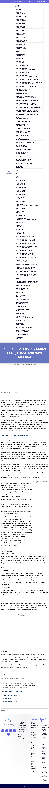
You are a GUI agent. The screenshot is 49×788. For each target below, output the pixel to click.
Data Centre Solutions (22, 118)
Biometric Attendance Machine (24, 131)
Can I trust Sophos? (7, 698)
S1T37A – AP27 (20, 61)
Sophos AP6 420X (21, 24)
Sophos (18, 8)
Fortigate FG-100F (22, 34)
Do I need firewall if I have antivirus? (11, 704)
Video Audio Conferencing (22, 139)
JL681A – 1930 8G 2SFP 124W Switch (25, 66)
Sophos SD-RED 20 (21, 19)
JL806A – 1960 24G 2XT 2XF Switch (25, 85)
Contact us (17, 170)
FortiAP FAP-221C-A (22, 37)
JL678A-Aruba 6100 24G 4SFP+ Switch (26, 106)
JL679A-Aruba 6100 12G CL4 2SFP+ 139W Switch (28, 107)
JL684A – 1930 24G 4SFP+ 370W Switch (26, 71)
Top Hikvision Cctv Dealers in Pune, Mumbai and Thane (12, 678)
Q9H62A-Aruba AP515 (22, 93)
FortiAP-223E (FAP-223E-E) (23, 38)
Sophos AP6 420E (21, 23)
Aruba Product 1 (21, 54)
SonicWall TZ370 (21, 45)
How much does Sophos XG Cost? (10, 701)
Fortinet (18, 29)
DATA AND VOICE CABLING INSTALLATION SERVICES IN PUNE (15, 687)
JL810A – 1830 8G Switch (23, 75)
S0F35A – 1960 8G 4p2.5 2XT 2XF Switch (26, 89)
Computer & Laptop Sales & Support (25, 148)
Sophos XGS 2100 (21, 16)
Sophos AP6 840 (21, 26)
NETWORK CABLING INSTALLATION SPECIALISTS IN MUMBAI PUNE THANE (18, 680)
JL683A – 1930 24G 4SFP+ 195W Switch (26, 69)
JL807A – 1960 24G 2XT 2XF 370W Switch (26, 86)
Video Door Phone (20, 134)
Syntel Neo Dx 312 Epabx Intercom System (27, 114)
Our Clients (18, 169)
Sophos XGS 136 (21, 15)
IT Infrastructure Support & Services (25, 142)
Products (17, 6)
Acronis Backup (20, 166)
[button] (24, 695)
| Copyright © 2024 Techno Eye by (19, 786)
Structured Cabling (21, 125)
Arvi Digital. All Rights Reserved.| (30, 786)
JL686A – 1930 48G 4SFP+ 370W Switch (26, 73)
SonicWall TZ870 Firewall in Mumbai (26, 50)
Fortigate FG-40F (21, 30)
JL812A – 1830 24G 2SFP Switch (24, 78)
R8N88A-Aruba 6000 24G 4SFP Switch (26, 99)
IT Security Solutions (21, 122)
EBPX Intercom (19, 120)
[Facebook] (20, 642)
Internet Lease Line (21, 136)
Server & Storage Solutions (23, 121)
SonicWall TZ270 (21, 44)
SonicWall (18, 43)
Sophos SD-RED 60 (21, 20)
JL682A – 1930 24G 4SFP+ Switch (24, 68)
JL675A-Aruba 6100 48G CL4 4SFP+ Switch (27, 101)
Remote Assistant (20, 153)
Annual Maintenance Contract (24, 149)
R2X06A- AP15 (20, 55)
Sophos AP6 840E (21, 27)
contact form (32, 665)
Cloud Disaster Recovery (22, 164)
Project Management (21, 146)
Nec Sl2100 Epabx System (23, 115)
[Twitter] (6, 730)
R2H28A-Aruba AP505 (22, 90)
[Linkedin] (28, 642)
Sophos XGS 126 (21, 13)
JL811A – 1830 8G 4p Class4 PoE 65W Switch (27, 76)
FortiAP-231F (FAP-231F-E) (23, 40)
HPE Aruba (18, 51)
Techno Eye (4, 400)
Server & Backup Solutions (23, 128)
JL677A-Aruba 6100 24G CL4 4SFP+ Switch (27, 104)
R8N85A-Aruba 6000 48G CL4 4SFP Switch (27, 94)
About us (17, 5)
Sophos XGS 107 (21, 10)
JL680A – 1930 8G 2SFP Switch (24, 65)
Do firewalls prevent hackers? (9, 707)
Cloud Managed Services (22, 160)
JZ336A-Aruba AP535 (22, 92)
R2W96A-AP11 (20, 52)
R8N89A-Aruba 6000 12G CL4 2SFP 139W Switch (28, 100)
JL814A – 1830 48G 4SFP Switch (24, 80)
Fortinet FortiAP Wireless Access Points (27, 36)
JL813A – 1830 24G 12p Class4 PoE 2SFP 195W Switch (29, 79)
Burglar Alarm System (22, 152)
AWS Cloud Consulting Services (24, 157)
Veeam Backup (19, 167)
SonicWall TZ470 (21, 47)
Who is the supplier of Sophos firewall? (11, 695)
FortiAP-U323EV (21, 41)
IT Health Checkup (20, 143)
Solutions (17, 117)
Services (17, 141)
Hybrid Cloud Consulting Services (25, 163)
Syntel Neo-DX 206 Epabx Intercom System (28, 111)
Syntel (18, 108)
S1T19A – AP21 (20, 57)
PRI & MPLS (18, 138)
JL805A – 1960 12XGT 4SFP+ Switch (25, 83)
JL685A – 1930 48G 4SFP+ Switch (24, 72)
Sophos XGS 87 (21, 9)
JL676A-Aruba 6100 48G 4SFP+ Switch (26, 103)
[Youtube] (10, 730)
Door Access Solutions (22, 132)
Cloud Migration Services (22, 162)
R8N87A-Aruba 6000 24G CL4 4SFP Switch (27, 97)
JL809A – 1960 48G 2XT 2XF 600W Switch (26, 87)
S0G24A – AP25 (20, 59)
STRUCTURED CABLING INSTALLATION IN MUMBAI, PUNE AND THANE (17, 683)
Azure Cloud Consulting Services (24, 159)
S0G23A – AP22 (20, 58)
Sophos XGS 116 (21, 12)
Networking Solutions (22, 124)
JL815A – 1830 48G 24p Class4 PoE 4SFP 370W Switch (29, 82)
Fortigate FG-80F (21, 33)
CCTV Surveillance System (22, 129)
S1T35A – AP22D (20, 64)
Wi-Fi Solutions (20, 127)
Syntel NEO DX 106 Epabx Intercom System (27, 110)
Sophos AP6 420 (21, 22)
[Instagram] (24, 642)
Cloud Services (18, 156)
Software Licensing (21, 145)
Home (16, 3)
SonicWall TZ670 (21, 48)
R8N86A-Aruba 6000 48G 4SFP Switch (26, 96)
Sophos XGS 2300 (21, 17)
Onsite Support (20, 155)
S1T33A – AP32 (20, 62)
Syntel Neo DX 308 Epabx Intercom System (27, 113)
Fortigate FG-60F (21, 31)
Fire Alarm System (20, 150)
